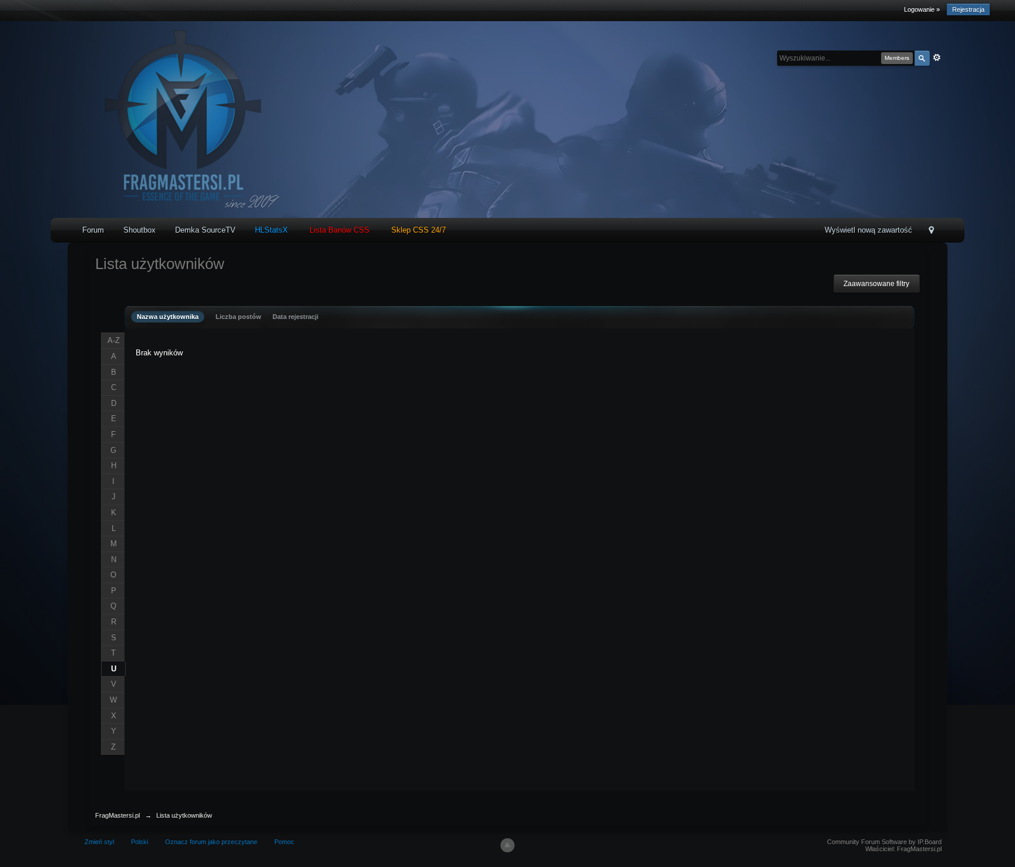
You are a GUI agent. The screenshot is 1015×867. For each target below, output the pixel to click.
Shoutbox (139, 230)
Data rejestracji (295, 316)
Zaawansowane (937, 57)
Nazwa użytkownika (168, 316)
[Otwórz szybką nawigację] (931, 231)
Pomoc (284, 841)
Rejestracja (968, 9)
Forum (93, 230)
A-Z (113, 340)
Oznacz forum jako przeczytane (211, 841)
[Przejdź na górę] (507, 845)
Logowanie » (922, 9)
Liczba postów (238, 316)
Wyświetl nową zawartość (868, 230)
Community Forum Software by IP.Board (884, 841)
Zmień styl (99, 841)
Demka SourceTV (205, 230)
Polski (139, 841)
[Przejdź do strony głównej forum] (179, 119)
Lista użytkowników (184, 815)
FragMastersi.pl (117, 815)
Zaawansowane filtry (876, 284)
